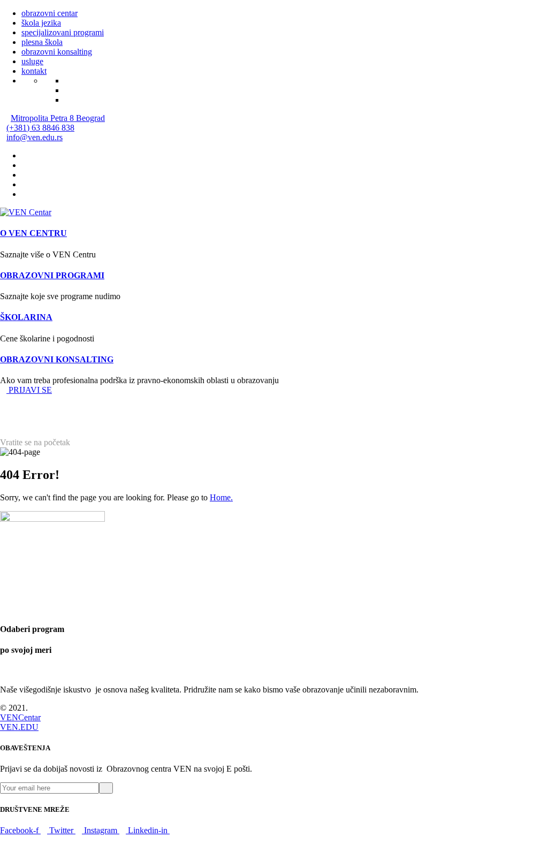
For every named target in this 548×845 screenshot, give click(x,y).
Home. (221, 497)
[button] (26, 389)
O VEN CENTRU (33, 233)
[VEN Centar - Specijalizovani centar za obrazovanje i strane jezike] (25, 212)
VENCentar (20, 717)
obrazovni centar (49, 13)
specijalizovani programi (62, 32)
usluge (32, 61)
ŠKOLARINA (26, 317)
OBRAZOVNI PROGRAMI (52, 275)
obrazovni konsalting (56, 51)
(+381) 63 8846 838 (40, 127)
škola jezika (41, 22)
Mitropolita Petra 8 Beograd (58, 118)
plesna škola (42, 42)
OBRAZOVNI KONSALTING (56, 359)
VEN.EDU (19, 727)
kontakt (34, 70)
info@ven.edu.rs (34, 137)
